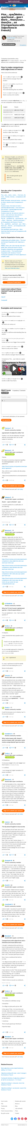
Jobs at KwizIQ (18, 1108)
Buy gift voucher (5, 1113)
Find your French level (14, 282)
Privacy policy (5, 1124)
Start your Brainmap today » (12, 268)
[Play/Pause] (22, 77)
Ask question (6, 420)
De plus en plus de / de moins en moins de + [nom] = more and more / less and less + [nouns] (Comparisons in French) (13, 214)
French (3, 8)
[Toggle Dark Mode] (14, 5)
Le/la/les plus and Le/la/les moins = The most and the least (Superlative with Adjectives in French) (13, 242)
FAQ (2, 1103)
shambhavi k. (9, 733)
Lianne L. (7, 822)
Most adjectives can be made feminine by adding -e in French (12, 1069)
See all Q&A (5, 392)
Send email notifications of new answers (13, 416)
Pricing (2, 1108)
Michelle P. (8, 936)
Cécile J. (7, 626)
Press (16, 1111)
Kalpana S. (8, 497)
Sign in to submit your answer (13, 486)
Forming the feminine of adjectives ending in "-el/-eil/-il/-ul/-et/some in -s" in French (13, 1079)
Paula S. (7, 707)
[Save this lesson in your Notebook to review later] (9, 44)
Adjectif (3, 297)
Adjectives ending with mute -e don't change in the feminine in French (13, 1074)
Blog (16, 1106)
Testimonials (4, 1106)
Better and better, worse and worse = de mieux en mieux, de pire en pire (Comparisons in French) (13, 202)
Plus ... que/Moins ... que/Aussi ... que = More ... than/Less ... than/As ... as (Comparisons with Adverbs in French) (14, 225)
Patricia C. (8, 428)
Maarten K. (8, 450)
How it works (4, 1101)
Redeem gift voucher (20, 1101)
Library (9, 8)
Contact (17, 1113)
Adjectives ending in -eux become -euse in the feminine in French (13, 1089)
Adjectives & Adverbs (17, 8)
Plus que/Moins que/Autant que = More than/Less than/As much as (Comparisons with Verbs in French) (13, 231)
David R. (7, 885)
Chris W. (7, 675)
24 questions (23, 45)
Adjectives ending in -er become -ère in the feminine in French (12, 1084)
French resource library (7, 1111)
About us (17, 1103)
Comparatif (4, 300)
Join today (20, 489)
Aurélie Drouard (11, 37)
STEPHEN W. (9, 603)
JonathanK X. (9, 904)
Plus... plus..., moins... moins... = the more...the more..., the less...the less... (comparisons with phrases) (13, 196)
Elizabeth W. (8, 860)
